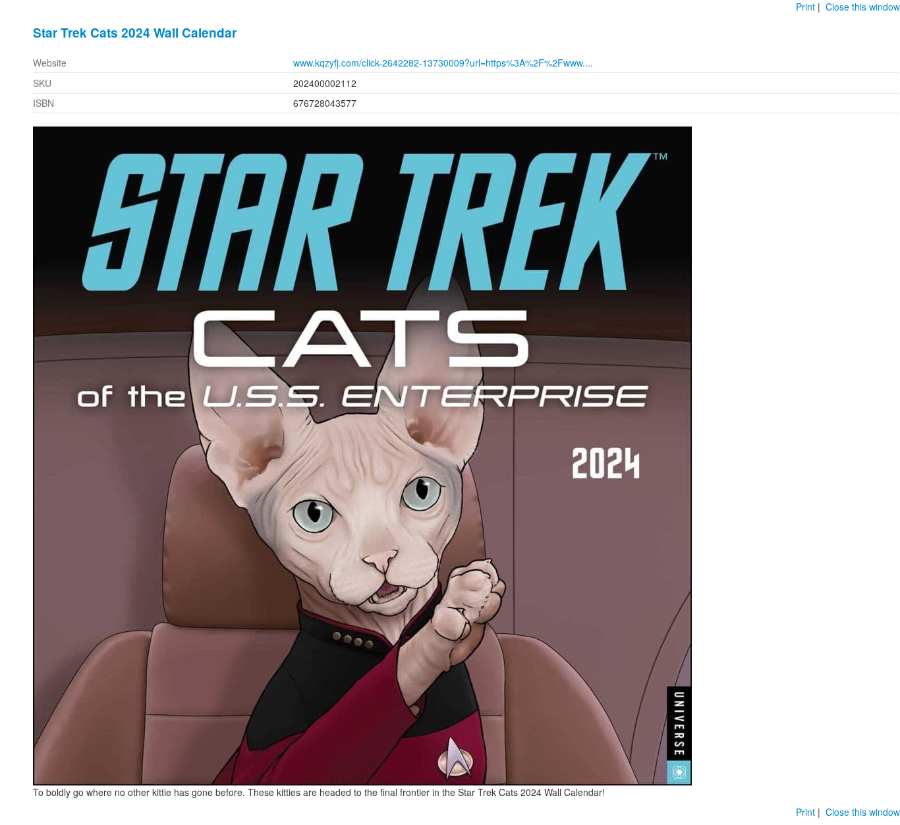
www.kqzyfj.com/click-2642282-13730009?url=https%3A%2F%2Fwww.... (443, 62)
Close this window (863, 6)
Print (805, 6)
